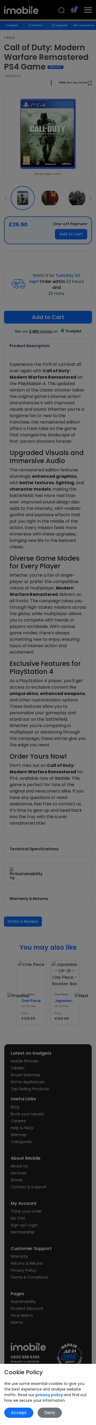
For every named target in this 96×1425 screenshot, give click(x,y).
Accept (19, 1413)
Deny (49, 1413)
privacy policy (49, 1394)
